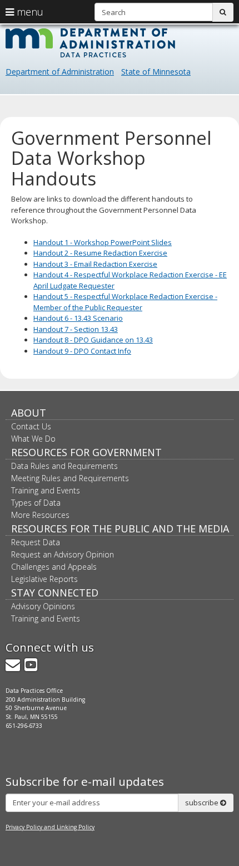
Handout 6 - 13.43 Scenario (78, 318)
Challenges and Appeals (54, 566)
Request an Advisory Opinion (62, 554)
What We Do (33, 438)
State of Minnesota (156, 71)
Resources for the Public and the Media (120, 528)
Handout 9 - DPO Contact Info (82, 351)
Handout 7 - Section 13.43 (75, 329)
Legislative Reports (44, 579)
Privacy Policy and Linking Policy (50, 827)
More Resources (40, 515)
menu (28, 11)
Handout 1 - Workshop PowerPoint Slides (102, 242)
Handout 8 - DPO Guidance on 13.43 (93, 340)
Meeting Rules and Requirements (70, 478)
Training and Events (45, 490)
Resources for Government (86, 452)
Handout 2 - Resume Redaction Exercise (100, 253)
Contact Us (31, 426)
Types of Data (36, 502)
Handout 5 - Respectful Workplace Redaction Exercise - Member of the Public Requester (125, 301)
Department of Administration (60, 71)
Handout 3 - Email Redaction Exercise (95, 264)
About (28, 412)
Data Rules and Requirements (64, 466)
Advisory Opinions (43, 606)
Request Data (35, 542)
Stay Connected (54, 592)
